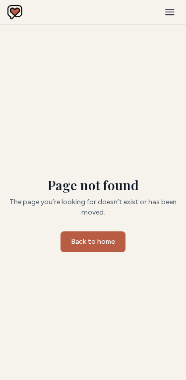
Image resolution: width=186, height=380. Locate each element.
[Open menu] (170, 12)
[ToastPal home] (15, 12)
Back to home (93, 241)
